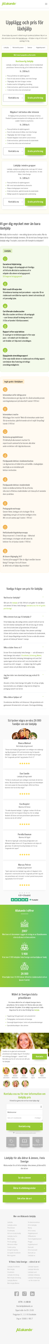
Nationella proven (18, 47)
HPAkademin (32, 1236)
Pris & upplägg (11, 1242)
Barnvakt (31, 1247)
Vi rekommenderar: (34, 1222)
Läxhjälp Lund (32, 1272)
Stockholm (25, 655)
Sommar (29, 47)
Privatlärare (11, 1228)
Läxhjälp (6, 47)
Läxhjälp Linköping (34, 1275)
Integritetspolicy (12, 1250)
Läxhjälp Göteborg (13, 1275)
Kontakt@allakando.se (24, 1306)
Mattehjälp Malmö (13, 1283)
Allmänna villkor (12, 1244)
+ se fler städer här (34, 1280)
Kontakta (39, 1057)
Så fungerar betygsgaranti (12, 276)
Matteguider (11, 1255)
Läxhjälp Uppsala (33, 1267)
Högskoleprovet (40, 47)
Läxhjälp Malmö (12, 1280)
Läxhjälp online (12, 1225)
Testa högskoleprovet (35, 1239)
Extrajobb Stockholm (14, 1253)
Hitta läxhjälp (32, 1225)
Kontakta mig (24, 1126)
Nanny (30, 1228)
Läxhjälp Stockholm (13, 1267)
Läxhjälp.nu (31, 1255)
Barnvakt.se (31, 1253)
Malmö (39, 655)
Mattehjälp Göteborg (14, 1278)
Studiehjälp (11, 1231)
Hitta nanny (32, 1231)
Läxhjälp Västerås (33, 1269)
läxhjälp (14, 603)
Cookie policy (11, 1247)
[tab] (20, 892)
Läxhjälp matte (12, 1236)
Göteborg (32, 655)
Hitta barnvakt (32, 1250)
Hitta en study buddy (14, 1233)
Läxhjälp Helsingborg (34, 1278)
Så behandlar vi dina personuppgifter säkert (25, 1132)
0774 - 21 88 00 (24, 1302)
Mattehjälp (11, 1239)
